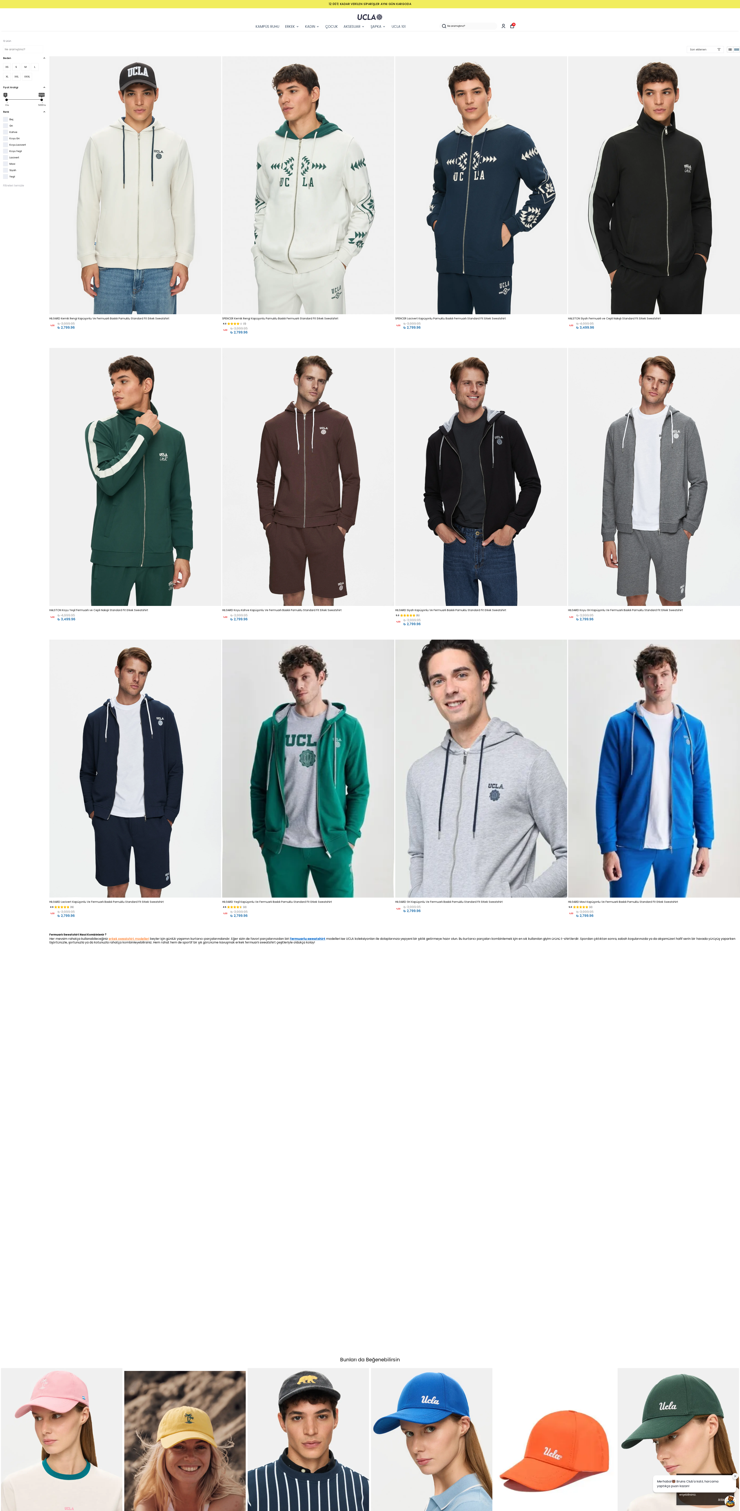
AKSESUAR (352, 26)
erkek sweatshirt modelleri (129, 939)
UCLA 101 (399, 26)
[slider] (6, 100)
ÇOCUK (331, 26)
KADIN (310, 26)
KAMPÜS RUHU (267, 26)
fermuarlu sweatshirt (307, 939)
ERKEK (290, 26)
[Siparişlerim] (503, 26)
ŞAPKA (376, 26)
